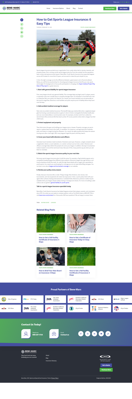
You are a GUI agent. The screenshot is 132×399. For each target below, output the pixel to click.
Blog (74, 8)
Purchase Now (109, 8)
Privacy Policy (54, 378)
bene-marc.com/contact (46, 195)
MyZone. (103, 378)
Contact (80, 8)
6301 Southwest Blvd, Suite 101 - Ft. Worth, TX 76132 (17, 2)
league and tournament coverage (59, 166)
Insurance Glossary (51, 361)
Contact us (65, 335)
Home (48, 8)
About (68, 8)
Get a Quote (106, 365)
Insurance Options (58, 8)
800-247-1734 (36, 2)
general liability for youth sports (60, 182)
